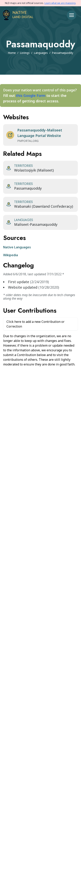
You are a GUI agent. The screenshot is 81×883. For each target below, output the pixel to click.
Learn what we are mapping (59, 3)
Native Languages (17, 247)
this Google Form (30, 95)
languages (41, 53)
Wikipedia (10, 255)
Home (12, 53)
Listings (25, 53)
